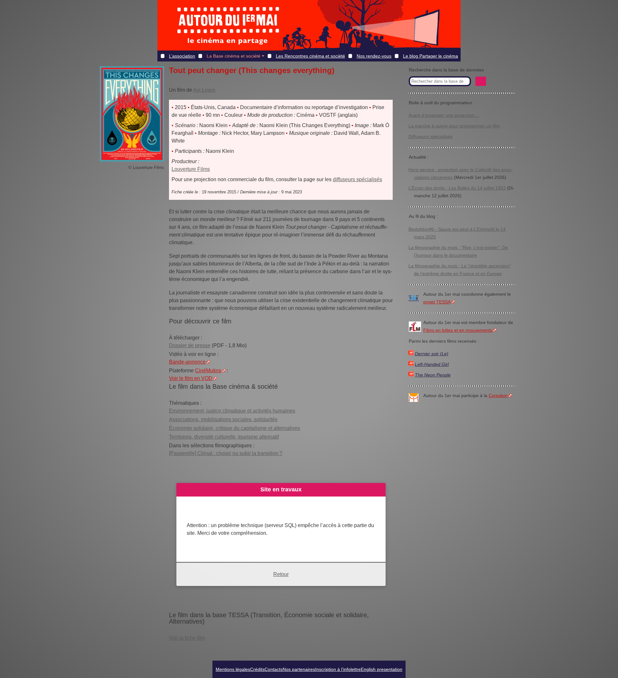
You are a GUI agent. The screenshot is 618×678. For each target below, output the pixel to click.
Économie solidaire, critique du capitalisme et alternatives (234, 428)
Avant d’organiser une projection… (443, 115)
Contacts (274, 669)
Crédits (257, 669)
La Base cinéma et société (233, 56)
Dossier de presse (190, 345)
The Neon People (433, 375)
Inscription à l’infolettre (338, 669)
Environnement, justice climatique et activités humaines (232, 410)
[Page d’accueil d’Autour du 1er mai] (228, 25)
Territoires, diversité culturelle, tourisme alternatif (224, 437)
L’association (182, 56)
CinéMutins (208, 370)
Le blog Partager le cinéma (430, 56)
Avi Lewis (204, 90)
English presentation (381, 669)
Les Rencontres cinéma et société (310, 56)
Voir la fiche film (187, 638)
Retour (281, 574)
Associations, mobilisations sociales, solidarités (223, 419)
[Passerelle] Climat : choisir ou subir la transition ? (225, 453)
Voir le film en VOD (190, 378)
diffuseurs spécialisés (357, 179)
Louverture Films (191, 169)
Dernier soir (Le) (431, 353)
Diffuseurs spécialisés (430, 136)
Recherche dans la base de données (446, 70)
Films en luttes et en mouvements (457, 330)
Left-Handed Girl (432, 364)
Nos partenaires (299, 669)
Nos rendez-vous (374, 56)
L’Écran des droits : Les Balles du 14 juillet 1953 (457, 188)
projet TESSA (437, 302)
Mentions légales (233, 669)
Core (498, 395)
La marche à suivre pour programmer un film (454, 126)
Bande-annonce (187, 362)
